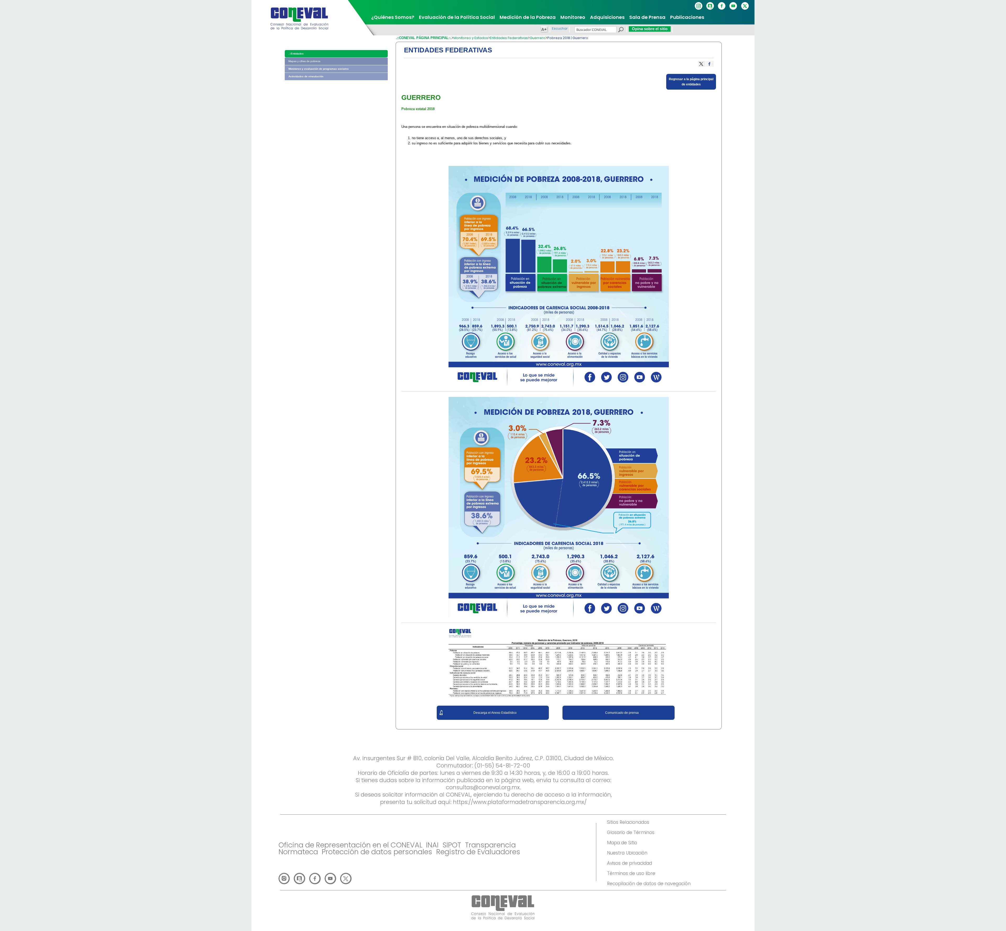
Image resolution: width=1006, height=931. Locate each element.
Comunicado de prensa (622, 713)
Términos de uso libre (631, 873)
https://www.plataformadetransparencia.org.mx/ (520, 802)
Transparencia (490, 845)
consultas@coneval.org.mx (483, 787)
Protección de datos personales (377, 852)
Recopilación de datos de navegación (649, 883)
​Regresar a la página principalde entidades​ (691, 81)
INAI (432, 845)
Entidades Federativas (509, 37)
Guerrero (537, 37)
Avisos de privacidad (629, 863)
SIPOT (451, 845)
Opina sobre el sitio (650, 28)
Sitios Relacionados (628, 822)
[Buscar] (620, 30)
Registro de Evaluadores (478, 852)
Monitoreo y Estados (470, 37)
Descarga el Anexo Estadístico (495, 713)
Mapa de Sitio (622, 843)
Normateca (298, 852)
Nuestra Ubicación (627, 853)
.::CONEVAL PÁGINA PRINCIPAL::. (424, 38)
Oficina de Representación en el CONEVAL (350, 845)
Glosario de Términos (630, 832)
